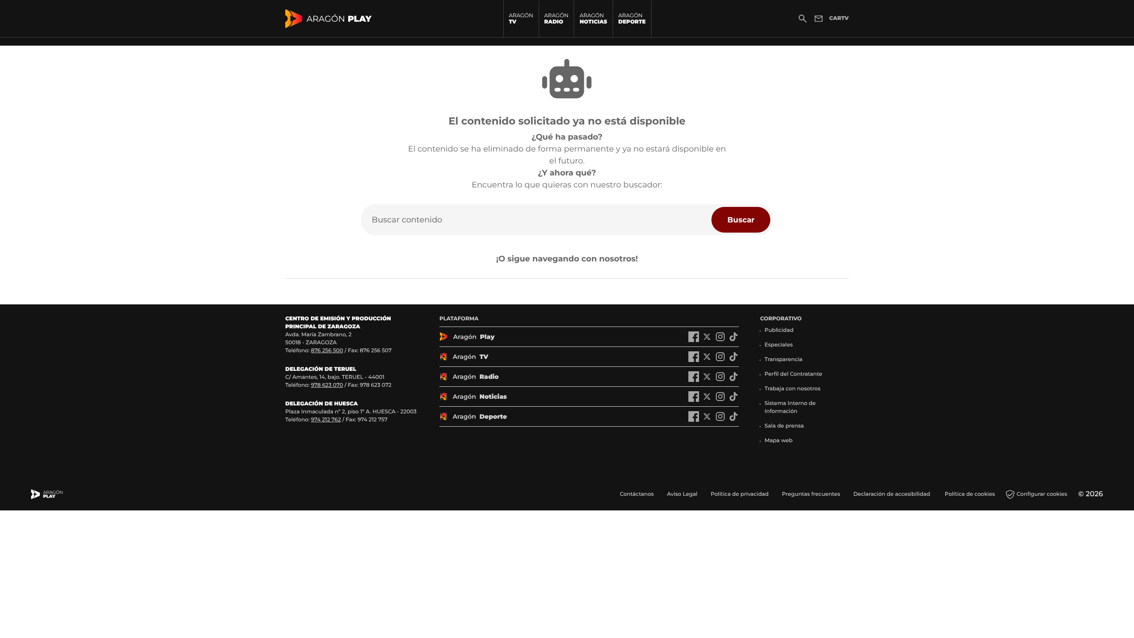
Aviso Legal (682, 494)
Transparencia (784, 359)
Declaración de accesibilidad (892, 494)
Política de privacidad (740, 494)
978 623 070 (327, 385)
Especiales (779, 345)
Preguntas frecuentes (811, 494)
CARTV (839, 18)
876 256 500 (327, 350)
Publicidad (779, 330)
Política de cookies (970, 494)
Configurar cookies (1042, 494)
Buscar (740, 219)
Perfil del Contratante (793, 374)
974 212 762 (326, 419)
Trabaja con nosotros (792, 388)
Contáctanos (637, 494)
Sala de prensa (784, 426)
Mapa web (778, 440)
